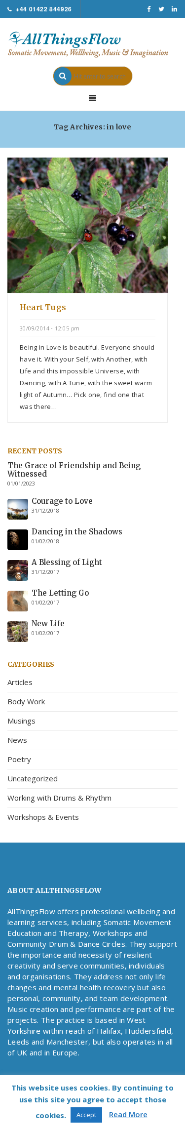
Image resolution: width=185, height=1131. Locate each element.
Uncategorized (32, 778)
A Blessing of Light (67, 562)
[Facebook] (149, 8)
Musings (21, 721)
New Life (48, 623)
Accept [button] (86, 1114)
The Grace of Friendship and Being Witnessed (74, 470)
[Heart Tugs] (87, 224)
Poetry (19, 759)
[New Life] (17, 631)
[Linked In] (175, 8)
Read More (128, 1114)
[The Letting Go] (17, 600)
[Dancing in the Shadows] (17, 539)
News (17, 740)
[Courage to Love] (17, 508)
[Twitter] (161, 8)
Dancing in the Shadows (77, 531)
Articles (20, 682)
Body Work (26, 701)
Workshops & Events (43, 817)
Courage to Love (62, 501)
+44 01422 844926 (44, 8)
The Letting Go (60, 593)
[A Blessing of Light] (17, 569)
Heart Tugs (43, 307)
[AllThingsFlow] (92, 44)
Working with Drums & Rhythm (59, 798)
